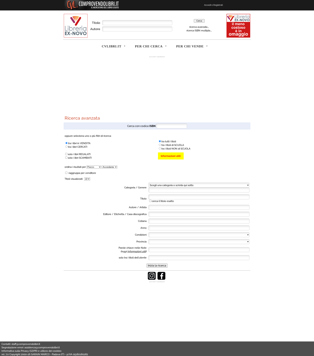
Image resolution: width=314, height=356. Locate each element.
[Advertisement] (157, 81)
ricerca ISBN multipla (198, 30)
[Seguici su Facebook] (161, 279)
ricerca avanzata (198, 26)
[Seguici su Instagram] (152, 279)
